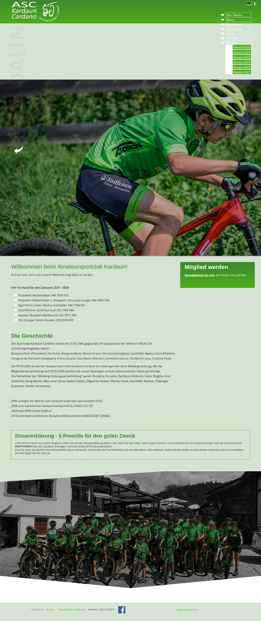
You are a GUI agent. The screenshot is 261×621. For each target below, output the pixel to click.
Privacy (50, 609)
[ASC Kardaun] (34, 21)
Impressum (37, 609)
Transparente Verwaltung (71, 609)
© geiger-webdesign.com (186, 609)
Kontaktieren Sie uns (199, 275)
